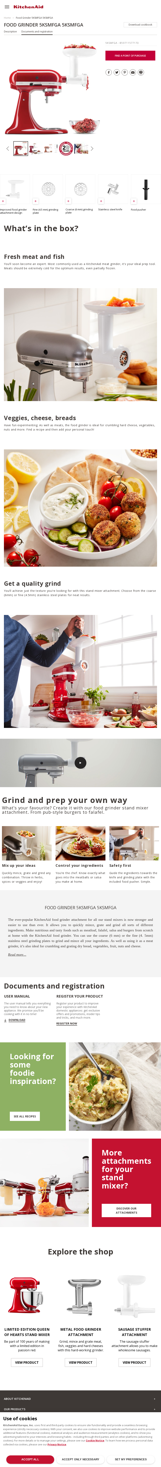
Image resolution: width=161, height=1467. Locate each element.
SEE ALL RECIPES (25, 1116)
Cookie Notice (95, 1440)
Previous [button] (8, 149)
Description (10, 31)
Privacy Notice (57, 1444)
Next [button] (92, 149)
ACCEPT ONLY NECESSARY (80, 1459)
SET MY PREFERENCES (130, 1459)
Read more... (17, 955)
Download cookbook (140, 24)
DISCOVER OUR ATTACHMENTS (126, 1210)
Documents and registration (37, 31)
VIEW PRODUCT (27, 1362)
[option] (20, 148)
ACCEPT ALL (30, 1459)
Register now (66, 1023)
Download (17, 1020)
